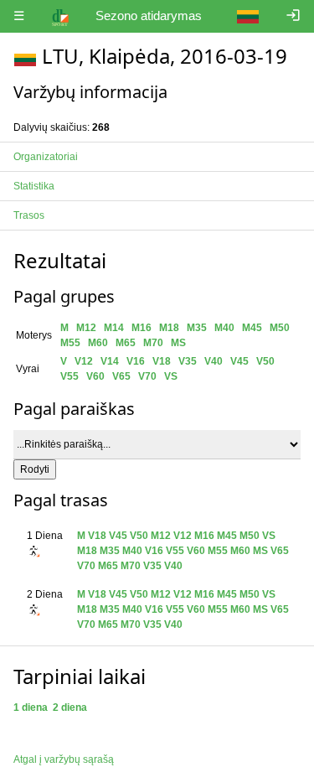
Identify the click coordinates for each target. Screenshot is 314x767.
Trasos (28, 215)
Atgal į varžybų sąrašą (63, 759)
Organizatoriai (45, 157)
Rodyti (34, 469)
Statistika (33, 186)
